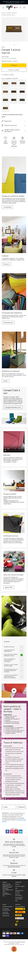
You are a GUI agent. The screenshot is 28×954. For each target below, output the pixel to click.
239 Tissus (5, 142)
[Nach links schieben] (10, 44)
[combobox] (16, 7)
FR (17, 7)
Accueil (3, 12)
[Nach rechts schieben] (17, 44)
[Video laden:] (14, 691)
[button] (3, 7)
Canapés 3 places (11, 12)
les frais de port (21, 942)
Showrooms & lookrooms (14, 866)
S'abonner (21, 807)
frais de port (13, 58)
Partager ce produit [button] (8, 74)
